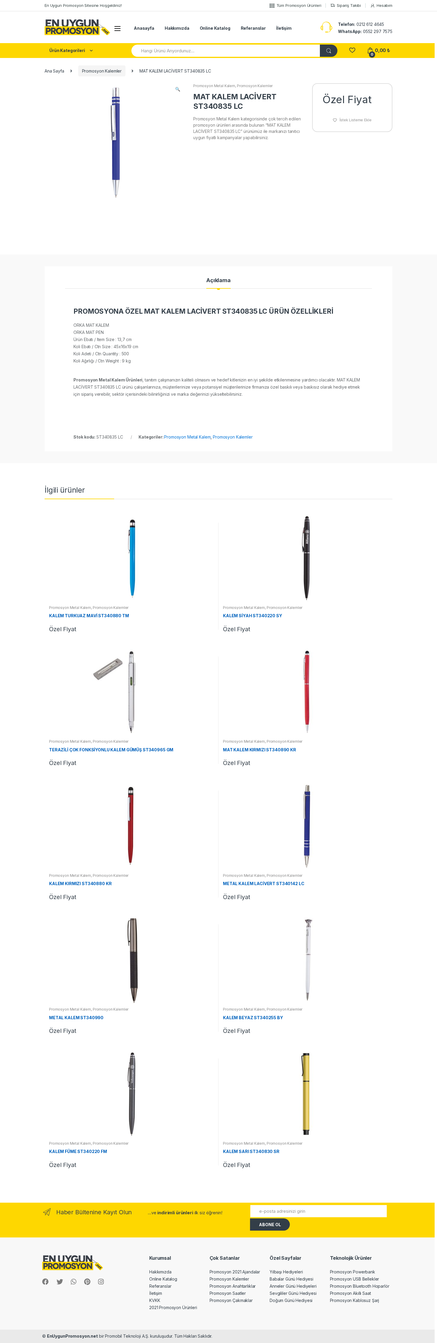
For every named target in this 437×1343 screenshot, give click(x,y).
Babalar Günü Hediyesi (291, 1278)
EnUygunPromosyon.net (72, 1336)
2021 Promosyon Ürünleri (173, 1307)
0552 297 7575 (365, 31)
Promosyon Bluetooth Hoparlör (359, 1286)
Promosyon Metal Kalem (214, 86)
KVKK (154, 1300)
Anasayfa (144, 28)
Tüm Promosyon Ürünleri (298, 5)
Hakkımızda (177, 28)
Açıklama (218, 280)
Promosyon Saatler (228, 1293)
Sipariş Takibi (349, 5)
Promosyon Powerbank (352, 1271)
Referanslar (253, 28)
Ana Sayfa (54, 70)
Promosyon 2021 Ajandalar (235, 1271)
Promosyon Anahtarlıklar (233, 1286)
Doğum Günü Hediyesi (291, 1300)
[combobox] (225, 51)
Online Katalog (215, 28)
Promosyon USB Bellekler (354, 1278)
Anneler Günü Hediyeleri (293, 1286)
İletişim (284, 28)
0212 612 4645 (361, 24)
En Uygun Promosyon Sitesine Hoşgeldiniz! (83, 5)
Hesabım (384, 5)
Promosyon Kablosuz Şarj (354, 1300)
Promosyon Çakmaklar (231, 1300)
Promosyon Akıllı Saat (350, 1293)
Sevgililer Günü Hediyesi (293, 1293)
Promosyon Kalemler (102, 70)
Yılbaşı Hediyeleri (286, 1271)
